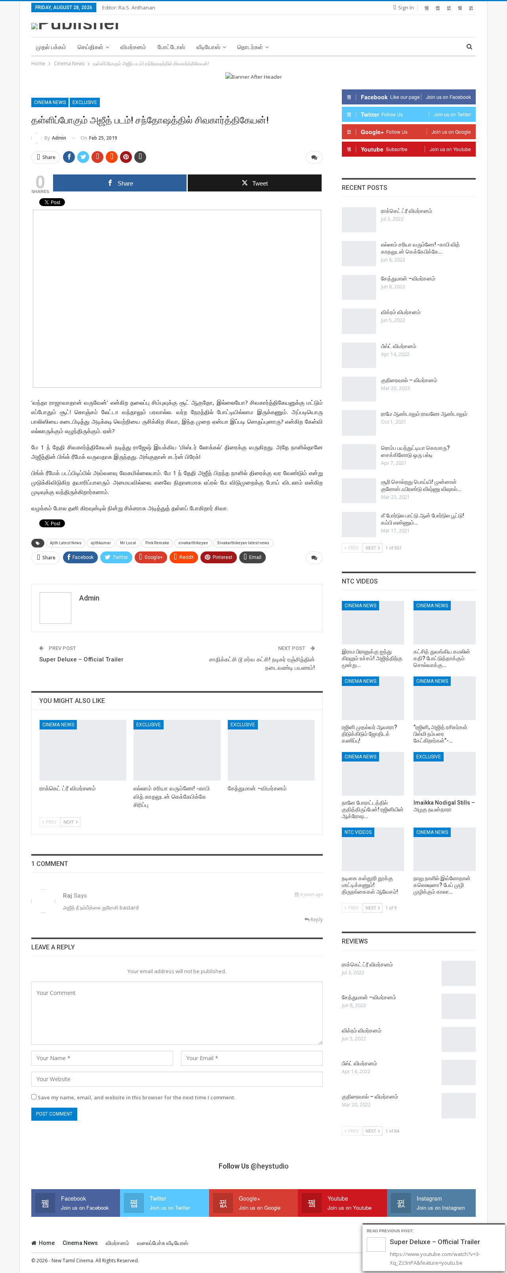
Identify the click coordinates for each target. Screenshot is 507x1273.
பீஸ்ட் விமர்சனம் (398, 346)
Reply (316, 919)
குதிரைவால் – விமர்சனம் (409, 380)
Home (47, 1243)
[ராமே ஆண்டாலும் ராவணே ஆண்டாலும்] (359, 423)
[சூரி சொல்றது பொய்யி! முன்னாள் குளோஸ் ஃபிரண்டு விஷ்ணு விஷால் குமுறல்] (359, 491)
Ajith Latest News (66, 543)
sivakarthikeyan (193, 543)
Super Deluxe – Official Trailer (81, 659)
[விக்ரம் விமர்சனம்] (359, 321)
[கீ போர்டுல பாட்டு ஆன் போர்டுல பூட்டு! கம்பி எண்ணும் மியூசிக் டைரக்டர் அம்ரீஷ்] (359, 524)
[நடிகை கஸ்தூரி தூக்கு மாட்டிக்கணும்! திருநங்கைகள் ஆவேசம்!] (373, 849)
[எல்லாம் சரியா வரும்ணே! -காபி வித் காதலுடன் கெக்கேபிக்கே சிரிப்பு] (176, 750)
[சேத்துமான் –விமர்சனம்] (271, 750)
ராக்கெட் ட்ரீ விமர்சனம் (406, 211)
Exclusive (84, 102)
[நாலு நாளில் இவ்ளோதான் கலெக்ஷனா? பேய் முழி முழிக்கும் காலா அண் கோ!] (445, 849)
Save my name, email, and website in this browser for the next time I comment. (136, 1097)
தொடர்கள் (250, 47)
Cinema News (50, 102)
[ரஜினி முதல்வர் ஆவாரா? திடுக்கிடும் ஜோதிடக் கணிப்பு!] (373, 698)
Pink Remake (157, 543)
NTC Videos (358, 832)
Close (500, 1228)
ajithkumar (101, 543)
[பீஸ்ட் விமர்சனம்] (359, 355)
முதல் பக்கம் (51, 47)
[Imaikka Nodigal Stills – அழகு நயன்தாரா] (445, 774)
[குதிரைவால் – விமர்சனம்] (359, 389)
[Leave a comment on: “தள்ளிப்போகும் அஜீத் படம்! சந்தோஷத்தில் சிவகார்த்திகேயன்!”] (314, 157)
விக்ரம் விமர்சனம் (401, 312)
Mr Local (128, 543)
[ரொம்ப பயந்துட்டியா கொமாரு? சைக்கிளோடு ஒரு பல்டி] (359, 457)
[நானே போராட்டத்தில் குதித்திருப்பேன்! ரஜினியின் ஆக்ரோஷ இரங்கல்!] (373, 774)
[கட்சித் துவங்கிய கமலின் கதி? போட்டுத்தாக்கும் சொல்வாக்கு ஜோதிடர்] (445, 622)
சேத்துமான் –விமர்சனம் (408, 278)
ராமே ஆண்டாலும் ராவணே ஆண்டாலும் (424, 414)
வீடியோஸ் (208, 47)
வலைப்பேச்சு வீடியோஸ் (162, 1243)
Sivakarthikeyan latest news (243, 543)
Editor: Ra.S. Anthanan (128, 7)
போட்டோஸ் (171, 47)
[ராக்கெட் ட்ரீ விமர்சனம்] (83, 750)
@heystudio (270, 1166)
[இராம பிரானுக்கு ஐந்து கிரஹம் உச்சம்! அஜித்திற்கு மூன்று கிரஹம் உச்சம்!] (373, 622)
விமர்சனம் (133, 47)
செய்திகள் (90, 47)
